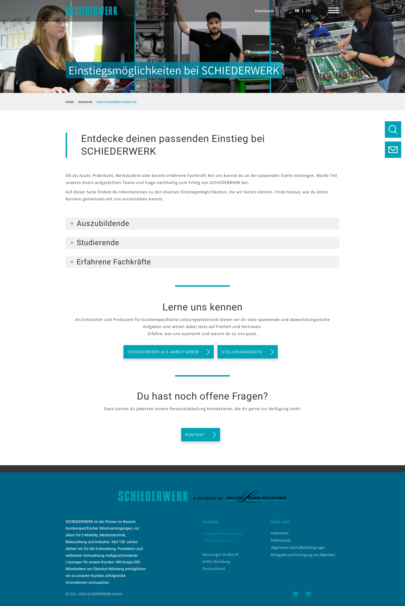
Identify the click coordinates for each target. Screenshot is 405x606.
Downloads (264, 11)
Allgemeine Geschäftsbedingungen (298, 547)
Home (70, 102)
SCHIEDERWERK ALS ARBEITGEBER (163, 351)
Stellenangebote (241, 351)
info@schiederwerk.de (222, 533)
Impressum (280, 532)
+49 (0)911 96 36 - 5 (219, 540)
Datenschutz (281, 540)
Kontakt (195, 434)
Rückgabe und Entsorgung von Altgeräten (303, 554)
